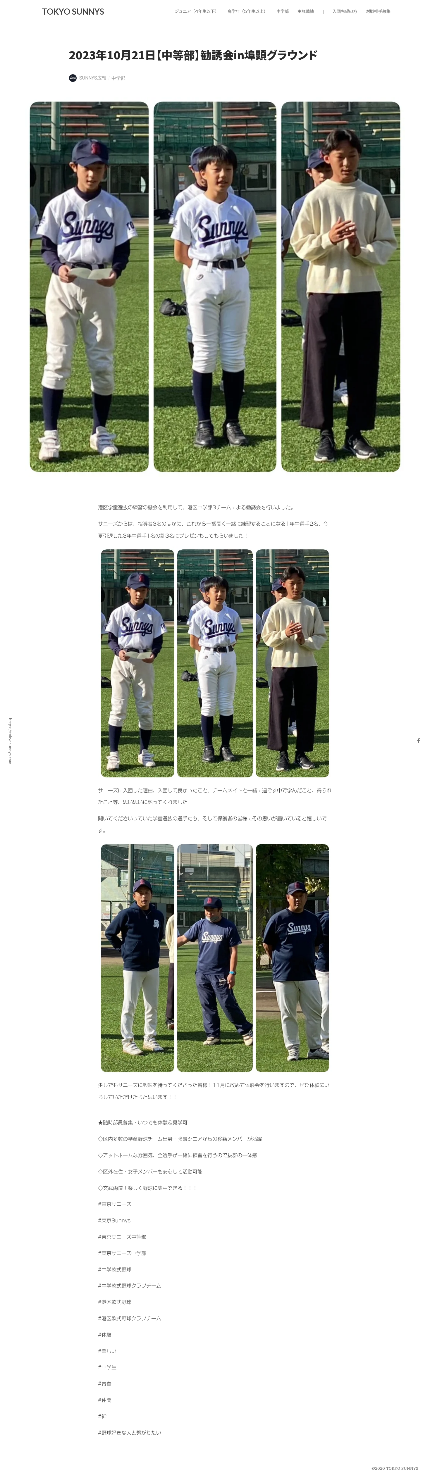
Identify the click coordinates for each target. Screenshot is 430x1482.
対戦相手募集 (378, 12)
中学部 (118, 78)
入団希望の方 (345, 12)
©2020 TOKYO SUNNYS (394, 1468)
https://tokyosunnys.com (10, 741)
